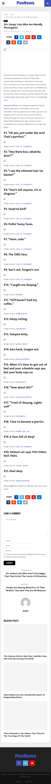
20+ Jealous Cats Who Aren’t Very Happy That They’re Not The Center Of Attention (25, 575)
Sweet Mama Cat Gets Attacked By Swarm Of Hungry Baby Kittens (24, 696)
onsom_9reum (22, 466)
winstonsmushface (24, 397)
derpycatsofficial (10, 105)
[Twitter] (25, 763)
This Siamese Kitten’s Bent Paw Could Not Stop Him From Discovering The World (25, 657)
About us (19, 782)
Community (29, 782)
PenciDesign (26, 776)
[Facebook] (19, 763)
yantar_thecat (21, 344)
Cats (5, 21)
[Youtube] (32, 763)
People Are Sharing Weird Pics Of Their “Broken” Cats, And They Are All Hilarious (25, 589)
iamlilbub (19, 294)
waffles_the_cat (22, 431)
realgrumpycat (21, 313)
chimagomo (21, 416)
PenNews (25, 3)
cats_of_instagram (24, 146)
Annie (8, 31)
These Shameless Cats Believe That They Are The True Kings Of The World (24, 735)
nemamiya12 (21, 329)
